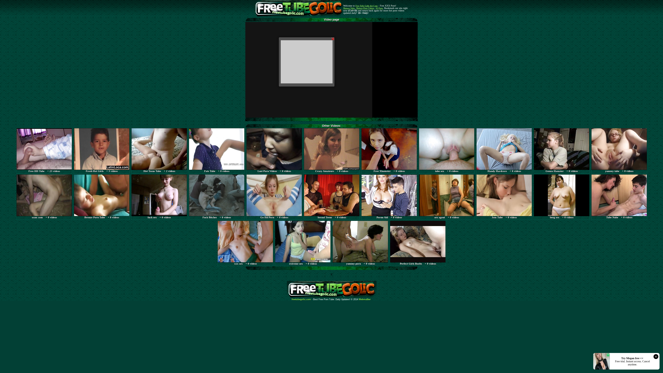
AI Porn (379, 8)
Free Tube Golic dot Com (366, 6)
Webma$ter (365, 299)
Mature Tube (349, 8)
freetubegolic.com (301, 299)
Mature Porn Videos (365, 8)
